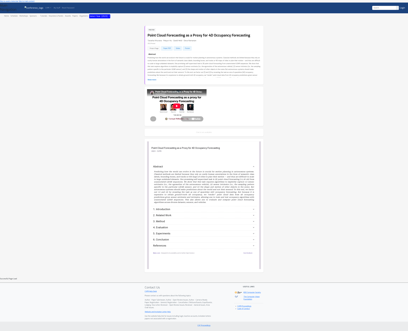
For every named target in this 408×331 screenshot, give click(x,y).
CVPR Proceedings (244, 306)
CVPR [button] (47, 8)
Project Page (154, 48)
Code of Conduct (243, 309)
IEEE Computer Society (252, 292)
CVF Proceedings (204, 325)
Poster (187, 48)
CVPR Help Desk (151, 291)
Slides (178, 48)
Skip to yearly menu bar (9, 1)
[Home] (34, 8)
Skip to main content (27, 1)
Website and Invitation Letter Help (158, 312)
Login (402, 7)
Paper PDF (167, 48)
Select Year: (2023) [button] (99, 16)
